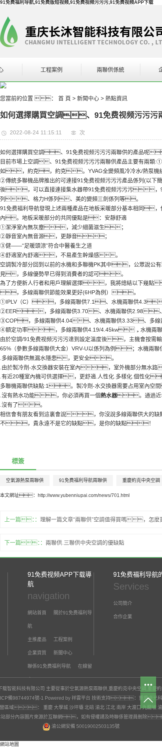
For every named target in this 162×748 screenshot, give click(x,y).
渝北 (100, 707)
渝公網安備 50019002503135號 (85, 726)
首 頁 (64, 98)
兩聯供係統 (110, 69)
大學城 (61, 707)
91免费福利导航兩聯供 (83, 480)
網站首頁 (37, 613)
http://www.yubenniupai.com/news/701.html (84, 495)
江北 (110, 707)
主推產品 (37, 639)
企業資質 (37, 653)
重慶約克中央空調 (127, 688)
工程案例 (51, 69)
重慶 (48, 707)
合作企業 (122, 617)
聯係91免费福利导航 (49, 666)
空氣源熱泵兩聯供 (25, 480)
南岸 (121, 707)
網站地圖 (9, 744)
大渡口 (134, 707)
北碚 (89, 707)
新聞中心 (88, 98)
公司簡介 (122, 603)
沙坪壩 (76, 707)
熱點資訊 (116, 98)
